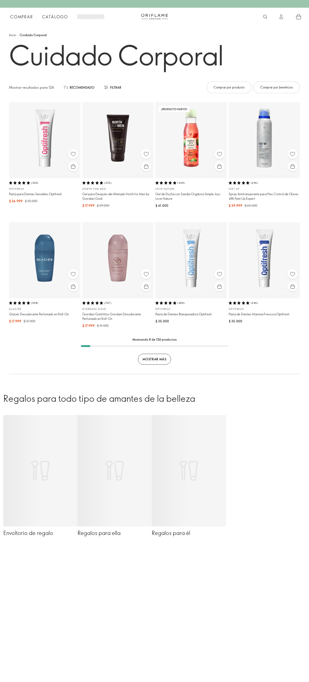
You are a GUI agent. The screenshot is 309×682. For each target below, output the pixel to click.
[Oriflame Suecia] (154, 16)
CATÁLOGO (55, 16)
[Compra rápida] (73, 166)
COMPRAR (21, 16)
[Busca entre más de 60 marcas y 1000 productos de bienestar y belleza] (265, 16)
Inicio (12, 35)
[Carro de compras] (298, 16)
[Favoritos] (73, 154)
